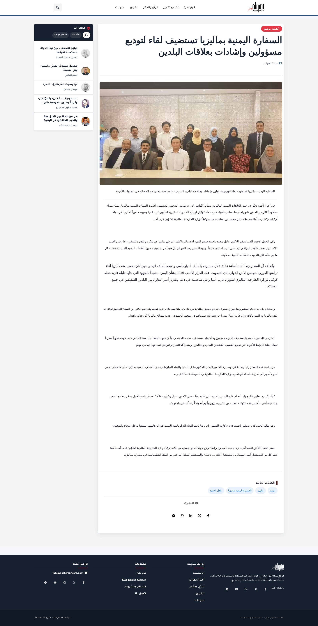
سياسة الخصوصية (134, 580)
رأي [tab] (86, 35)
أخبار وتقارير (171, 7)
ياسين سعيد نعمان (66, 57)
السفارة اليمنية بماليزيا (239, 490)
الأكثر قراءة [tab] (60, 35)
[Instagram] (246, 589)
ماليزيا (260, 490)
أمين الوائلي (71, 75)
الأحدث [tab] (76, 35)
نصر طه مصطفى (68, 126)
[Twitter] (199, 514)
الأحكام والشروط (135, 587)
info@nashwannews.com (68, 573)
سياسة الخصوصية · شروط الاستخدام (52, 618)
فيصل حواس (70, 89)
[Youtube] (236, 589)
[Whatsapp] (182, 514)
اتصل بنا (140, 593)
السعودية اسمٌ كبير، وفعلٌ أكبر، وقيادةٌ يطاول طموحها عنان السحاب (57, 102)
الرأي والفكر (150, 7)
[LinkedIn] (190, 514)
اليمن (272, 490)
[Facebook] (208, 514)
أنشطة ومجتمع (271, 28)
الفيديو (134, 7)
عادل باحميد (216, 490)
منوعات (119, 7)
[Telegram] (173, 514)
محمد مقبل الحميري (66, 108)
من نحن (141, 573)
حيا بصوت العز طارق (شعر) (60, 84)
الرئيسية (189, 7)
